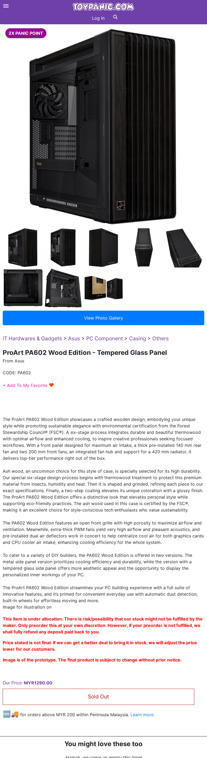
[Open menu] (6, 6)
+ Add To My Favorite (28, 385)
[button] (115, 18)
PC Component (104, 338)
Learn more (142, 714)
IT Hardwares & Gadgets (32, 338)
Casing (137, 338)
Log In (98, 18)
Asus (74, 338)
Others (160, 338)
